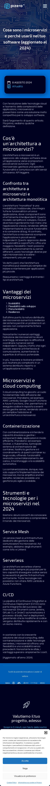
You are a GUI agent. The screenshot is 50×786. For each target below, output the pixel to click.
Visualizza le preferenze (25, 776)
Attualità (17, 86)
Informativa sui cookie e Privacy (30, 782)
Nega (25, 768)
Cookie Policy (12, 782)
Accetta (25, 761)
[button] (45, 732)
